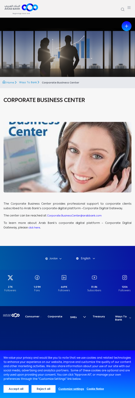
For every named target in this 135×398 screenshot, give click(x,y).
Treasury (99, 316)
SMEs (73, 317)
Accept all (16, 389)
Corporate (55, 316)
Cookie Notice (95, 388)
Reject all (43, 389)
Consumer (32, 316)
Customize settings (71, 388)
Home (10, 82)
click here (34, 227)
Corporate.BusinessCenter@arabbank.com (74, 215)
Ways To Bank (28, 82)
